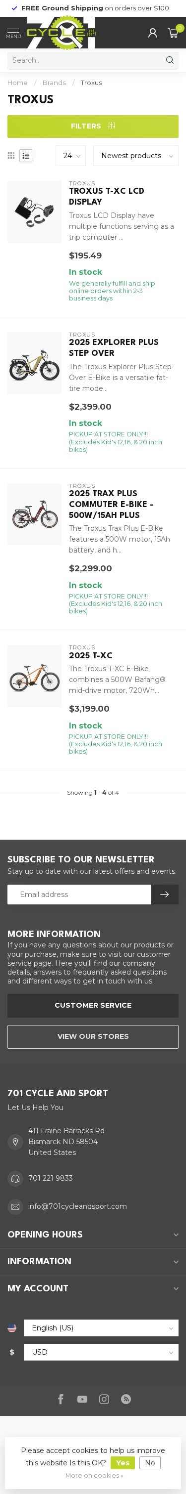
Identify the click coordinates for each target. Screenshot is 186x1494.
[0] (173, 33)
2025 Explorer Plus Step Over (114, 348)
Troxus (91, 82)
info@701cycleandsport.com (77, 1206)
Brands (54, 82)
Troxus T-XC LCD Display (106, 197)
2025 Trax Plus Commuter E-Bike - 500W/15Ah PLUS (111, 505)
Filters (87, 126)
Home (17, 82)
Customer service (93, 1005)
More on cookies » (94, 1475)
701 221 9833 (50, 1178)
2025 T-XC (91, 656)
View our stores (93, 1036)
